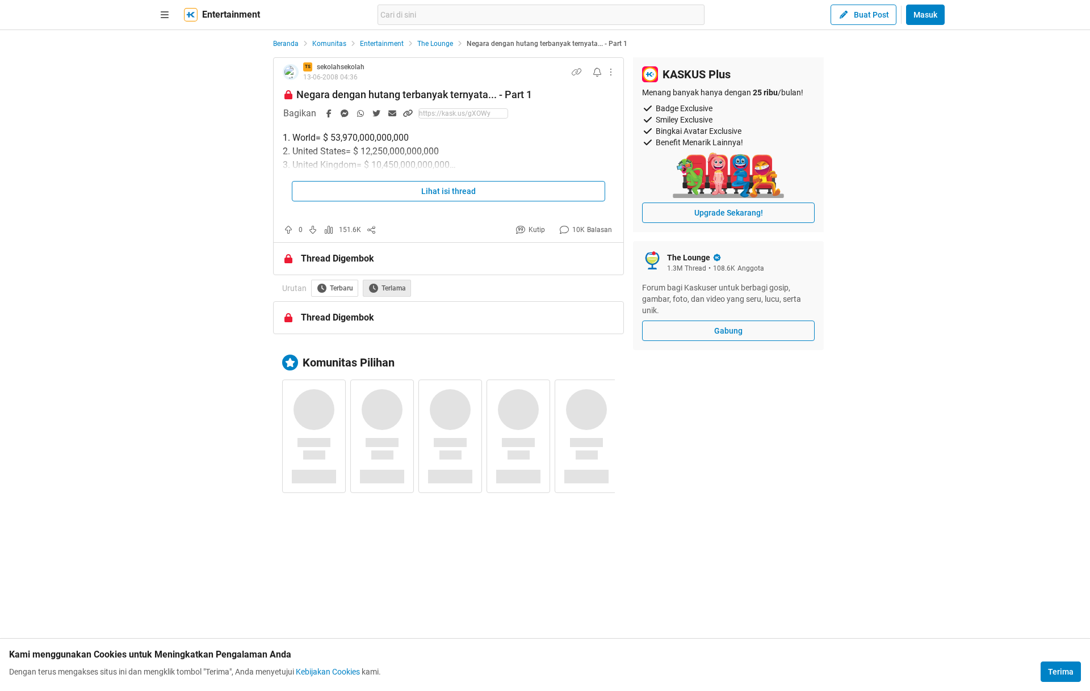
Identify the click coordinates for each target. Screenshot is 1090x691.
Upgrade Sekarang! (728, 212)
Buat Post (871, 14)
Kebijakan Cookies (328, 671)
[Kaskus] (191, 15)
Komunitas (329, 44)
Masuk (925, 14)
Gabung (728, 330)
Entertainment (382, 44)
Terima (1061, 671)
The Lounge (435, 44)
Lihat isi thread (448, 191)
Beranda (286, 44)
